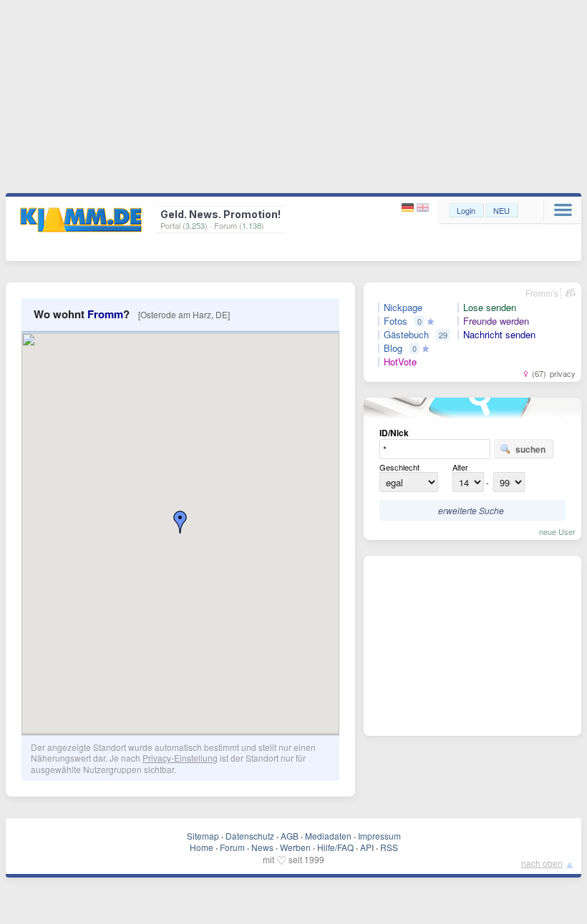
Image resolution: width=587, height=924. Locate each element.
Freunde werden (496, 321)
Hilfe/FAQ (335, 847)
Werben (295, 847)
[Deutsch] (409, 208)
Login (466, 210)
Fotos (395, 321)
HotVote (400, 362)
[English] (423, 208)
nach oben (542, 863)
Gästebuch (406, 334)
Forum (232, 847)
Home (201, 847)
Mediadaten (328, 836)
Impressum (379, 836)
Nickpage (403, 307)
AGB (290, 836)
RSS (389, 847)
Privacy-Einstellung (180, 758)
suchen (530, 449)
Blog (393, 348)
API (367, 847)
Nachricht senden (499, 334)
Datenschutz (249, 836)
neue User (557, 531)
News (262, 847)
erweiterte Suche (471, 510)
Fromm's (541, 293)
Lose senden (489, 307)
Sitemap (203, 836)
